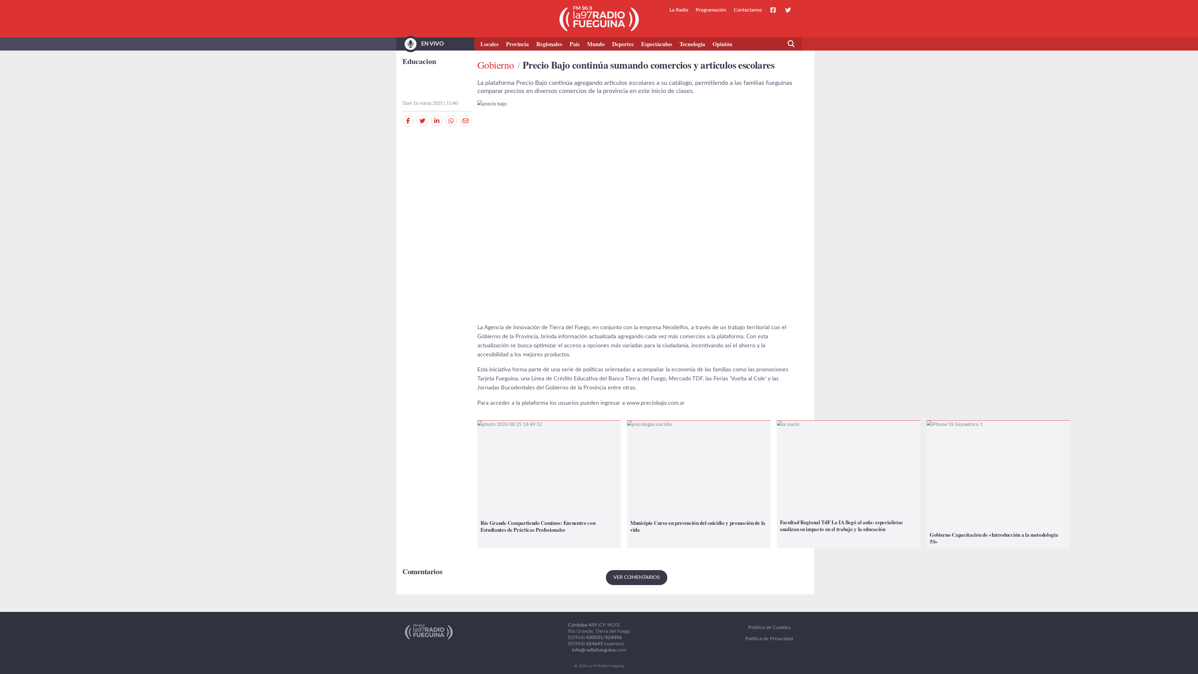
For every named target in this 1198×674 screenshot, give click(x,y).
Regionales (549, 44)
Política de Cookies (769, 627)
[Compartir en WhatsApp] (451, 120)
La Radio (679, 9)
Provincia (517, 44)
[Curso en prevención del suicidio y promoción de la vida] (699, 484)
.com (599, 649)
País (575, 44)
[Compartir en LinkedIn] (436, 120)
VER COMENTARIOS (636, 577)
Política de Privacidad (769, 638)
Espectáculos (656, 44)
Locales (489, 44)
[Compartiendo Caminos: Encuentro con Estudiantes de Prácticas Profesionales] (549, 484)
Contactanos (748, 9)
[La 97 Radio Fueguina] (599, 19)
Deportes (623, 44)
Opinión (722, 44)
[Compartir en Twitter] (422, 120)
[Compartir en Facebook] (408, 120)
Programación (711, 9)
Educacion (419, 61)
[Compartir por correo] (465, 120)
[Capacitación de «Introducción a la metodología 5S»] (998, 484)
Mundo (596, 44)
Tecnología (692, 44)
